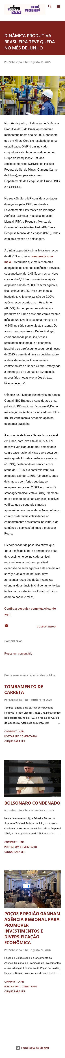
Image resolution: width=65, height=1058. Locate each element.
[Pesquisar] (50, 6)
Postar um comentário (18, 653)
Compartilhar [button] (46, 626)
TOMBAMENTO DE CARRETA (23, 689)
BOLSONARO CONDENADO (32, 803)
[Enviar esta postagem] (6, 626)
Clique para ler (14, 741)
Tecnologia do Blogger (34, 1048)
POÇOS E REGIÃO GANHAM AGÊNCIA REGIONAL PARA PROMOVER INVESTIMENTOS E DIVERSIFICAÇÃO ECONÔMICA (32, 928)
